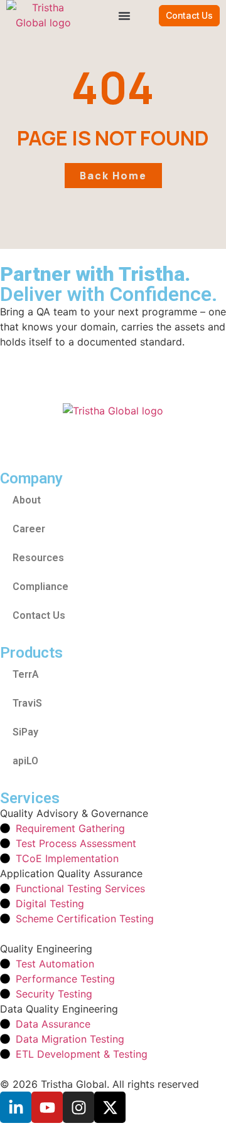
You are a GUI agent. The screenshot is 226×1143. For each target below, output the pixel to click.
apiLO (25, 761)
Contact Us (39, 615)
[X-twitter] (110, 1107)
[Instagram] (78, 1107)
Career (29, 529)
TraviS (27, 703)
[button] (124, 15)
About (27, 500)
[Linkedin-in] (15, 1107)
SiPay (25, 732)
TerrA (26, 674)
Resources (38, 558)
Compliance (40, 587)
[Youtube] (47, 1107)
